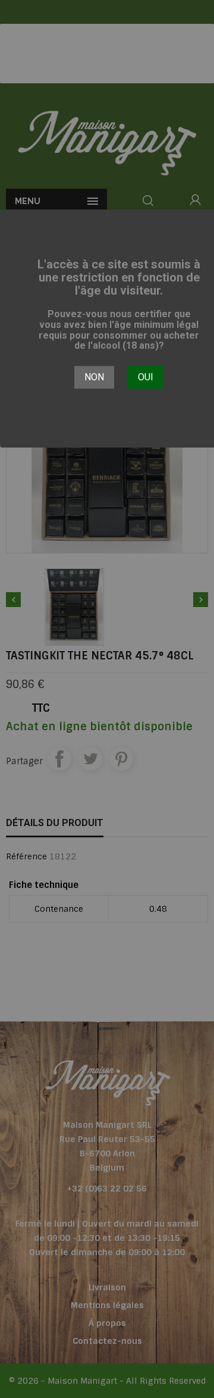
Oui (145, 377)
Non (94, 377)
